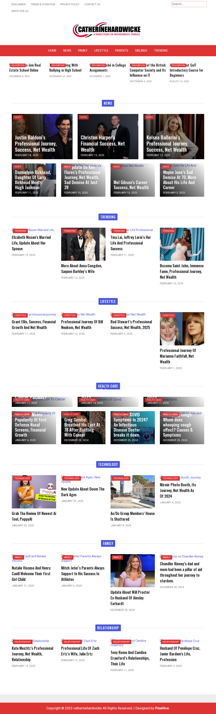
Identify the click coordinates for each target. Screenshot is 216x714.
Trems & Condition (43, 4)
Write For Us (19, 11)
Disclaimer (18, 4)
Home (52, 50)
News (67, 50)
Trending (161, 50)
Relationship (23, 641)
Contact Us (92, 4)
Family (83, 50)
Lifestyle (101, 50)
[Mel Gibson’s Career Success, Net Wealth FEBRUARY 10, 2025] (127, 165)
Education (18, 65)
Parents (121, 50)
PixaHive (162, 708)
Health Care (22, 400)
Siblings (141, 50)
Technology (22, 478)
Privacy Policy (70, 4)
